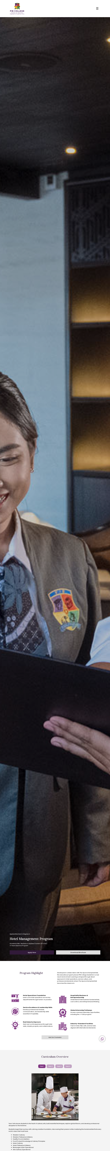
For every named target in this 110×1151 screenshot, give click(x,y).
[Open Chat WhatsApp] (102, 1039)
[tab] (42, 1066)
